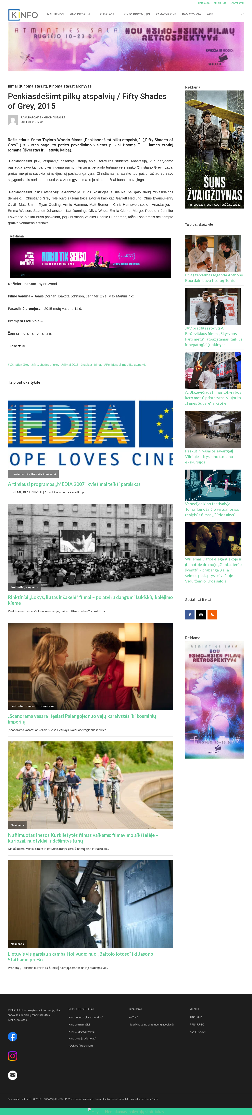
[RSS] (212, 614)
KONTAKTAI (237, 3)
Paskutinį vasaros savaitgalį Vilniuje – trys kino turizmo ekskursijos (209, 456)
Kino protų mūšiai (79, 1024)
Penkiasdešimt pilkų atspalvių (126, 364)
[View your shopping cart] (235, 14)
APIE (210, 14)
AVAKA (133, 1017)
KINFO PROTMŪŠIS (137, 14)
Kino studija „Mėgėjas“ (82, 1038)
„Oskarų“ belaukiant (81, 1045)
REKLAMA (204, 3)
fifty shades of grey (46, 364)
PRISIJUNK (220, 3)
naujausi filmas (92, 364)
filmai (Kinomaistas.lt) (27, 86)
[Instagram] (201, 614)
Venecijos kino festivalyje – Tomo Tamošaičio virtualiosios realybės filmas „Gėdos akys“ (212, 509)
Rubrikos (107, 14)
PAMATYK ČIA (191, 14)
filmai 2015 (71, 364)
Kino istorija (79, 14)
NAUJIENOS (55, 14)
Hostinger (25, 1098)
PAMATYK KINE (166, 14)
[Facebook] (190, 614)
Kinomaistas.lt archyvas (70, 86)
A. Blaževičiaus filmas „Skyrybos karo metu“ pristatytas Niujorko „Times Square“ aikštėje (213, 397)
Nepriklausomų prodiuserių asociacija (151, 1024)
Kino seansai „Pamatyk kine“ (86, 1017)
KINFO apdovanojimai (82, 1031)
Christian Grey (19, 364)
